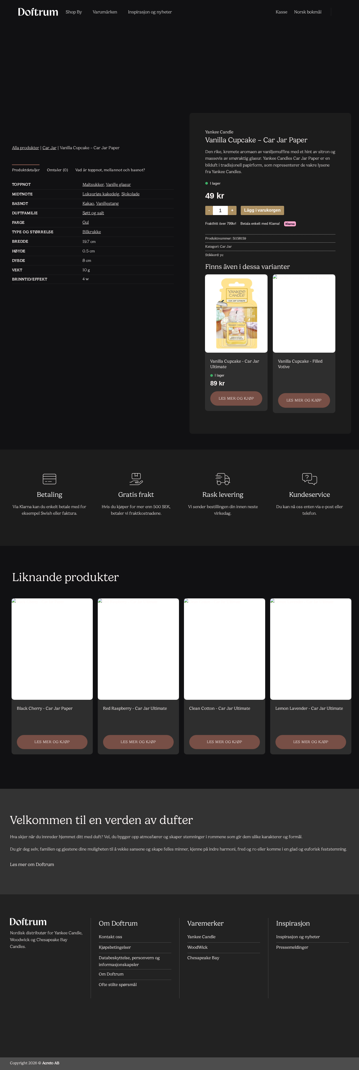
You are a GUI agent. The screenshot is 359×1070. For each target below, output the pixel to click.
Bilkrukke (92, 231)
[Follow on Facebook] (15, 961)
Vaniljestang (107, 203)
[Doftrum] (38, 12)
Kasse (281, 11)
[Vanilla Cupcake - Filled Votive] (304, 313)
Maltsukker (93, 184)
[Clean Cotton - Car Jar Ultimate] (224, 649)
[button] (338, 12)
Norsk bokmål (307, 11)
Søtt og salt (93, 212)
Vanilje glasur (118, 184)
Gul (86, 222)
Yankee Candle (219, 131)
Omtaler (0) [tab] (57, 170)
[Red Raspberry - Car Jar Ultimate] (138, 649)
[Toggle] (342, 864)
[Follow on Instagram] (25, 961)
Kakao (88, 203)
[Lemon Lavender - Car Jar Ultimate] (310, 649)
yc (221, 255)
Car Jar (50, 147)
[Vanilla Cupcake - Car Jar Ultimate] (236, 313)
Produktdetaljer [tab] (26, 170)
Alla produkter (25, 147)
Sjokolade (130, 193)
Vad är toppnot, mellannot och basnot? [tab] (110, 170)
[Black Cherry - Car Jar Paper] (52, 649)
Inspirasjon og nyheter (150, 11)
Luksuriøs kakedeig (101, 193)
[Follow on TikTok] (36, 961)
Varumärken (105, 11)
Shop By (74, 11)
